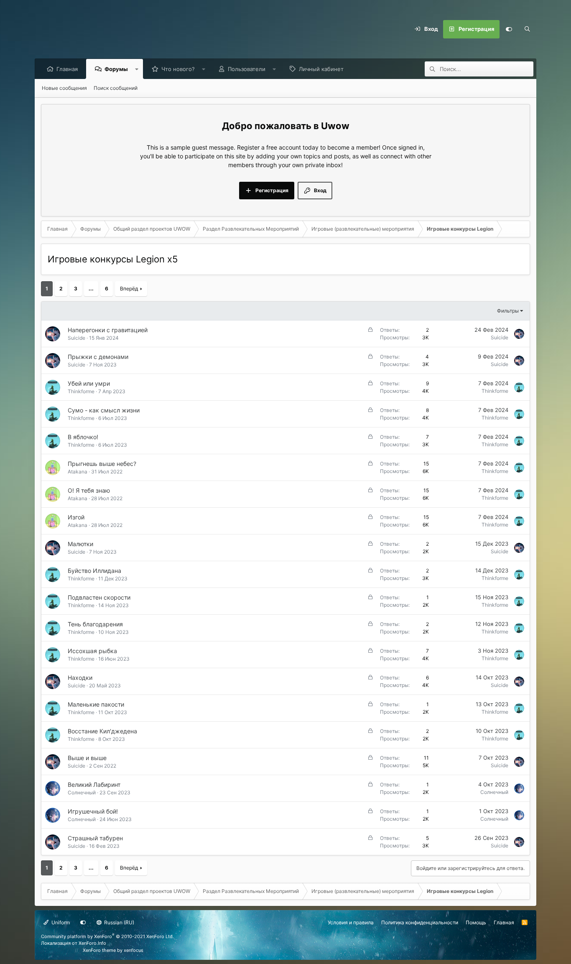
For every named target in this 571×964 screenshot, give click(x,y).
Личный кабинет (321, 69)
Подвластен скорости (99, 597)
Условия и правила (351, 922)
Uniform (60, 922)
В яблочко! (83, 436)
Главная (67, 69)
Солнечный (82, 792)
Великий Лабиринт (94, 784)
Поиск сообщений (116, 88)
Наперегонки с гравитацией (108, 329)
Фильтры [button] (508, 311)
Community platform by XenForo (107, 936)
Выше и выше (87, 757)
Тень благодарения (95, 624)
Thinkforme (81, 391)
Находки (80, 677)
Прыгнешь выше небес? (102, 463)
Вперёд (129, 288)
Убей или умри (89, 383)
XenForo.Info (92, 943)
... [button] (91, 288)
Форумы (116, 69)
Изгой (76, 517)
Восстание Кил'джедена (102, 731)
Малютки (80, 543)
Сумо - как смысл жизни (104, 410)
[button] (137, 69)
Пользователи (246, 69)
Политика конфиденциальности (419, 922)
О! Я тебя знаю (89, 490)
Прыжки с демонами (98, 356)
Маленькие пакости (96, 704)
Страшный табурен (95, 838)
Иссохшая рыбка (92, 650)
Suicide (76, 338)
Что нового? (178, 69)
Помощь (476, 922)
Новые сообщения (64, 88)
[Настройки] (509, 29)
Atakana (77, 471)
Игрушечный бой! (93, 811)
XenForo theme (99, 950)
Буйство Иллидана (94, 570)
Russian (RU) (118, 922)
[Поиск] (527, 29)
